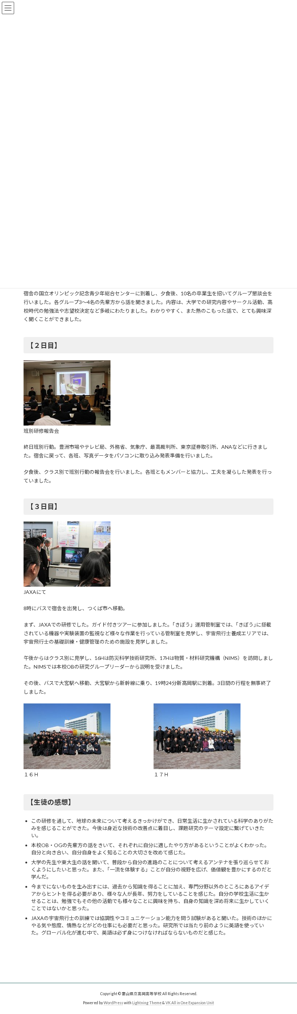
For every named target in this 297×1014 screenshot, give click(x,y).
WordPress (113, 1003)
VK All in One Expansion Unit (190, 1003)
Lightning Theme (147, 1003)
